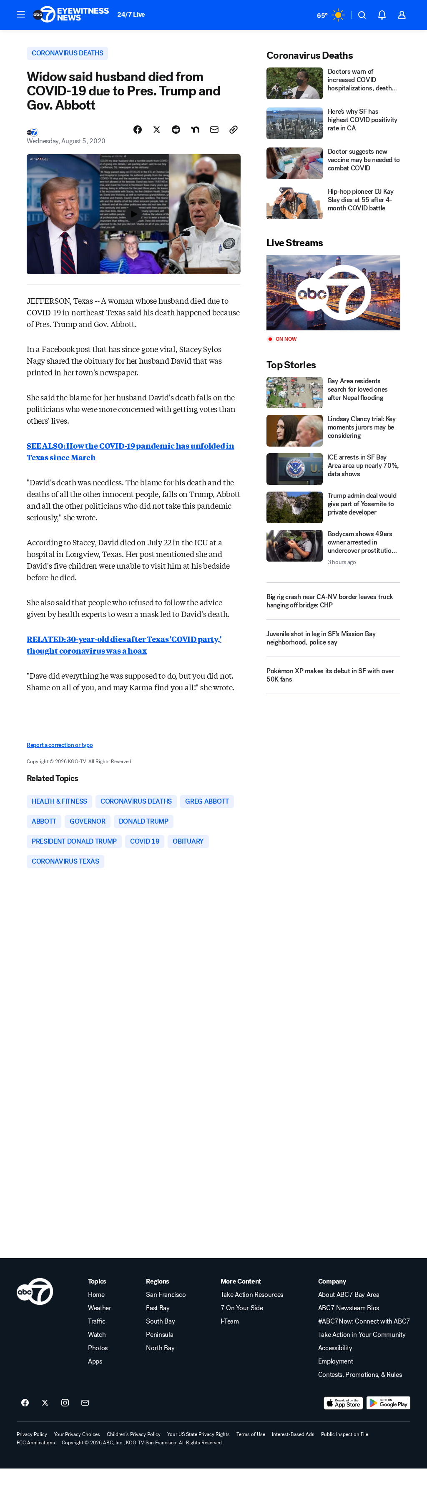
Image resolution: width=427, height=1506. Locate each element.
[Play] (333, 292)
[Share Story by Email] (214, 129)
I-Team (230, 1321)
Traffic (96, 1321)
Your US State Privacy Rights (198, 1434)
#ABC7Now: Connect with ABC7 (364, 1321)
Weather (99, 1308)
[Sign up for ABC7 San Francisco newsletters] (85, 1403)
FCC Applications (36, 1442)
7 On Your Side (242, 1308)
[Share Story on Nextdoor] (195, 129)
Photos (98, 1348)
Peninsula (159, 1334)
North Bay (160, 1348)
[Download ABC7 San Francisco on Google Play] (388, 1403)
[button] (21, 14)
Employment (335, 1361)
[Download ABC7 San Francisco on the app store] (344, 1403)
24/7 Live (131, 14)
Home (96, 1294)
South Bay (160, 1321)
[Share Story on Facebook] (138, 129)
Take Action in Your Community (362, 1334)
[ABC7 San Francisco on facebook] (25, 1403)
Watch (96, 1334)
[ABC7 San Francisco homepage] (71, 15)
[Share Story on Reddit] (176, 129)
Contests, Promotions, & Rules (360, 1374)
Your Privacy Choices (77, 1434)
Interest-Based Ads (293, 1434)
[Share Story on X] (157, 129)
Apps (95, 1361)
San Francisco (166, 1294)
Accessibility (335, 1348)
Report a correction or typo (60, 745)
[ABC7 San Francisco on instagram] (65, 1403)
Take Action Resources (252, 1294)
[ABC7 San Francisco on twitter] (45, 1403)
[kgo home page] (35, 1291)
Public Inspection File (344, 1434)
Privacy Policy (32, 1434)
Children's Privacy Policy (134, 1434)
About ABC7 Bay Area (348, 1294)
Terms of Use (250, 1434)
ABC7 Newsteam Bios (348, 1308)
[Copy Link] (233, 129)
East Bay (157, 1308)
